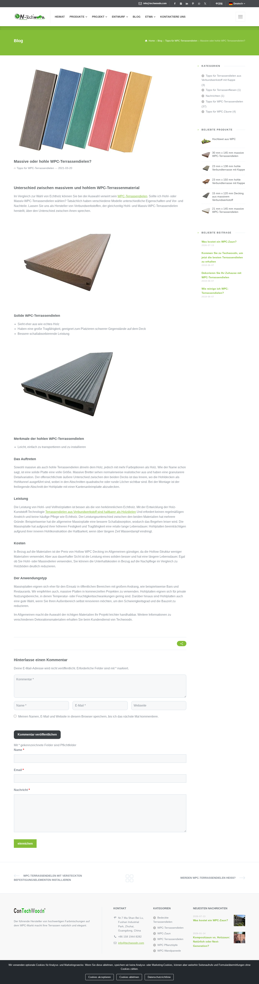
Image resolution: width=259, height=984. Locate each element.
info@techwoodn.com (155, 3)
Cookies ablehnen (129, 977)
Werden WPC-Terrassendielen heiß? (208, 877)
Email (19, 770)
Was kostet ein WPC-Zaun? (219, 241)
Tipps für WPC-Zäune (219, 111)
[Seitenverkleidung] (240, 16)
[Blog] (129, 878)
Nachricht (22, 789)
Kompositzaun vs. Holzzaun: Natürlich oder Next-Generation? (211, 941)
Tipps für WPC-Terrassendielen (35, 168)
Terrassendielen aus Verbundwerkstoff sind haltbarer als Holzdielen (90, 511)
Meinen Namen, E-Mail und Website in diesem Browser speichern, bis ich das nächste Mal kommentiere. (88, 716)
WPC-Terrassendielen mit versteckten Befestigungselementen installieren (48, 877)
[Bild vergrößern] (85, 109)
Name (19, 749)
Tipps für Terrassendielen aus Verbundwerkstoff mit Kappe (221, 77)
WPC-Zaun (164, 933)
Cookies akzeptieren (99, 977)
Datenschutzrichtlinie (159, 977)
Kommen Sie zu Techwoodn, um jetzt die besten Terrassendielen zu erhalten (222, 257)
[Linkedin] (186, 3)
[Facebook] (174, 3)
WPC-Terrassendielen (132, 196)
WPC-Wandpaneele (169, 950)
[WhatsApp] (199, 3)
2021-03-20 (65, 168)
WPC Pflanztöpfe (167, 944)
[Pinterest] (193, 3)
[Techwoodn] (30, 16)
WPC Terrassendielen (170, 939)
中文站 (219, 3)
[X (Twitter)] (205, 3)
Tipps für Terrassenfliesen (221, 89)
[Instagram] (180, 3)
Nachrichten (213, 95)
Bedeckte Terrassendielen (162, 919)
